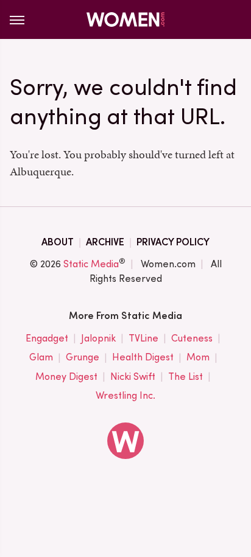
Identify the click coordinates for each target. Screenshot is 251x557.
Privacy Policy (173, 242)
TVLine (143, 338)
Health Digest (143, 357)
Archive (105, 242)
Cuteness (192, 338)
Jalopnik (98, 338)
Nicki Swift (132, 376)
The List (185, 376)
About (57, 242)
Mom (198, 357)
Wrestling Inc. (125, 395)
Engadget (47, 338)
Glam (41, 357)
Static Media (91, 264)
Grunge (82, 357)
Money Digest (66, 376)
